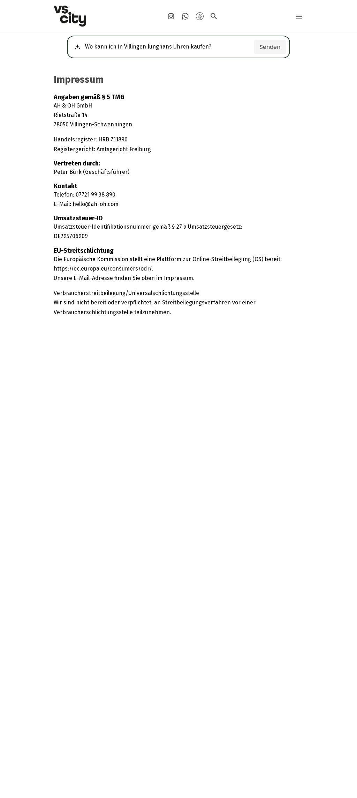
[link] (93, 16)
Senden (270, 47)
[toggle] (299, 17)
